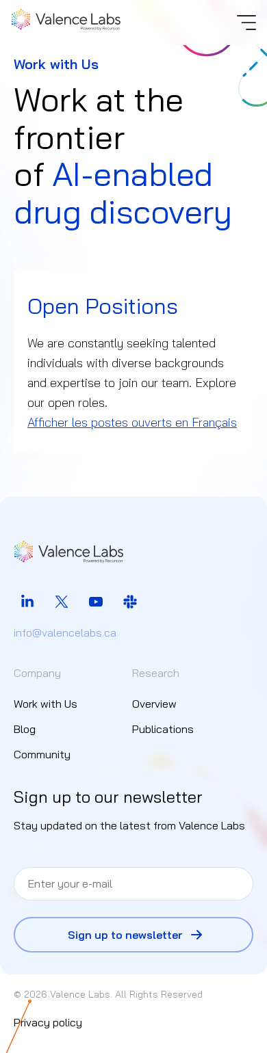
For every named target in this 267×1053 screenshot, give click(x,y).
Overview (154, 703)
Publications (163, 729)
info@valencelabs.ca (65, 632)
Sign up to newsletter (125, 935)
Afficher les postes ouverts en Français (132, 422)
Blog (25, 729)
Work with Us (45, 703)
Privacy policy (48, 1022)
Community (42, 754)
